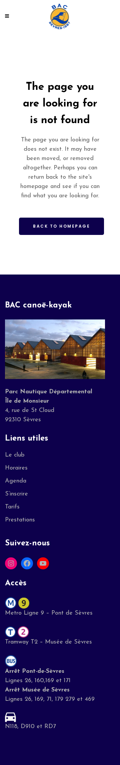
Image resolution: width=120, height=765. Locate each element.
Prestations (20, 520)
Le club (14, 455)
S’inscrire (16, 494)
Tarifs (12, 507)
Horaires (16, 468)
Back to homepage (61, 226)
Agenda (15, 481)
